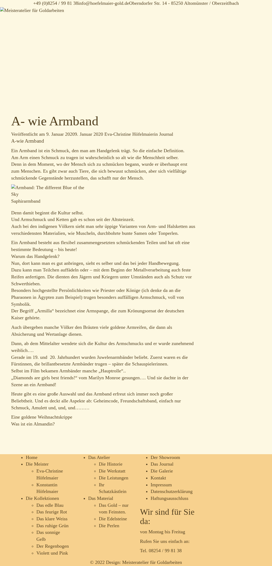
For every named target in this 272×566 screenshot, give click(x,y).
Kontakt (158, 477)
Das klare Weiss (51, 518)
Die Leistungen (113, 477)
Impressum (161, 484)
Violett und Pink (52, 553)
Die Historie (110, 464)
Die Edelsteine (113, 518)
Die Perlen (109, 525)
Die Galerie (162, 471)
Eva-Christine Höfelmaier (129, 134)
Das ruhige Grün (52, 525)
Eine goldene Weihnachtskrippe (41, 417)
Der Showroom (165, 457)
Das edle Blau (49, 505)
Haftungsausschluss (169, 498)
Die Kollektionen (42, 498)
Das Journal (162, 464)
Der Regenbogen (52, 546)
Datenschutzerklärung (172, 491)
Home (31, 457)
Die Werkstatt (112, 471)
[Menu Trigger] (254, 15)
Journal (166, 134)
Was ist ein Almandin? (33, 424)
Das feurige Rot (51, 511)
